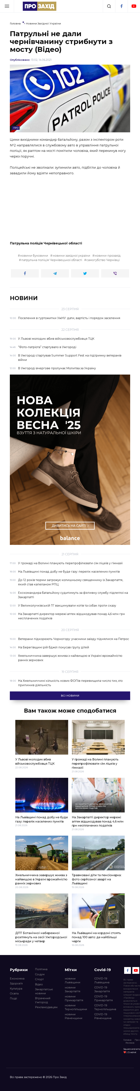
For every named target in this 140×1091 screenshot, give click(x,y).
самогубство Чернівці (103, 260)
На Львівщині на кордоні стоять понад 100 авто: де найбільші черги (96, 937)
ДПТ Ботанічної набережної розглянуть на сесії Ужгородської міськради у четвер (41, 937)
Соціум (39, 974)
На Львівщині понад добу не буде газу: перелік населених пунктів (41, 819)
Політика (41, 969)
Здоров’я (16, 983)
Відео (39, 984)
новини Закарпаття (72, 989)
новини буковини (34, 255)
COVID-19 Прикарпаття (103, 998)
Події (13, 998)
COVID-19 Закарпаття (102, 989)
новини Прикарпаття (74, 998)
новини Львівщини (72, 980)
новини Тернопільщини (76, 1007)
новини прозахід (108, 255)
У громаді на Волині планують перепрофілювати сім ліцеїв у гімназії (95, 763)
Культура (16, 988)
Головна (127, 1040)
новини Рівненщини (73, 1016)
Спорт (39, 979)
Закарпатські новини (44, 991)
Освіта (14, 993)
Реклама (130, 1043)
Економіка (17, 978)
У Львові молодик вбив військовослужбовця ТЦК (35, 761)
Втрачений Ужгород (42, 1000)
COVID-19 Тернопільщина (105, 1007)
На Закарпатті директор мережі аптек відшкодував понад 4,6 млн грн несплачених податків (98, 821)
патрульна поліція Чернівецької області (51, 260)
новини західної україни (71, 255)
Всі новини (70, 695)
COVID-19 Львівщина (101, 980)
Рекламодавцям (46, 1007)
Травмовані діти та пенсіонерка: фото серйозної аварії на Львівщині (96, 879)
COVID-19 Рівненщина (102, 1016)
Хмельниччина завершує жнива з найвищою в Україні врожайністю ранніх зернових (41, 879)
